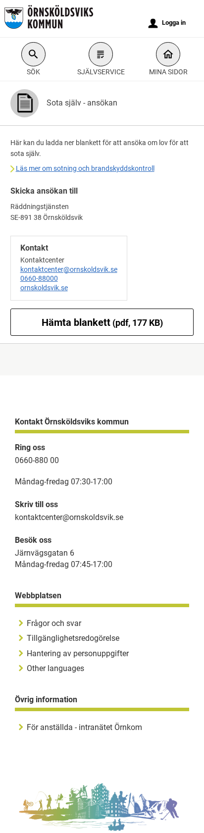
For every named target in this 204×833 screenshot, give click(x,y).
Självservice (101, 72)
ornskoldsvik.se (44, 288)
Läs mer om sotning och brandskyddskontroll (85, 168)
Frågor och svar (54, 623)
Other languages (55, 668)
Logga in (167, 23)
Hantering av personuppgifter (78, 653)
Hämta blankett (102, 322)
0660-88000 (39, 278)
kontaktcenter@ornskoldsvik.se (68, 269)
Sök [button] (33, 72)
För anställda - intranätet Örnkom (84, 727)
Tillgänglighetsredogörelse (73, 638)
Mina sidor (168, 72)
